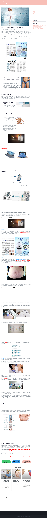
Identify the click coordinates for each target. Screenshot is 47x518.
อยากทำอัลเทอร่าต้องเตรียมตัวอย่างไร (16, 481)
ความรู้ (34, 11)
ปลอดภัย (34, 12)
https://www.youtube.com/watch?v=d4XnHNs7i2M (8, 287)
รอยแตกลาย (34, 14)
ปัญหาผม (34, 13)
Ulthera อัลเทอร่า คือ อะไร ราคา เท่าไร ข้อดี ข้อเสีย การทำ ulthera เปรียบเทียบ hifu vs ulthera (6, 482)
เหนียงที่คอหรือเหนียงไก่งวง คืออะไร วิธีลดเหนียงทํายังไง (26, 481)
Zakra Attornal (22, 516)
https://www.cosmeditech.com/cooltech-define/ (7, 217)
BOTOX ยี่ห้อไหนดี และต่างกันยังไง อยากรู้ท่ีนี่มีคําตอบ (25, 497)
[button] (45, 2)
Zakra (26, 516)
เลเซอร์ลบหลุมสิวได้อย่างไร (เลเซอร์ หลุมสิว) (38, 28)
